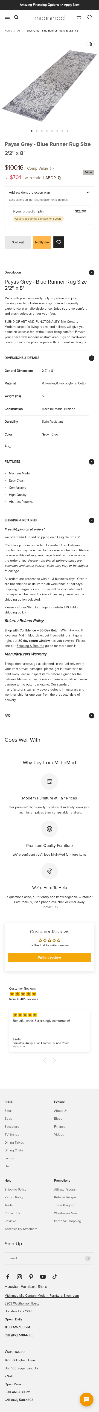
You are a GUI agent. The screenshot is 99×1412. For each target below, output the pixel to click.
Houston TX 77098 (18, 1311)
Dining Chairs (14, 1150)
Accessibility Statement (21, 1229)
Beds (8, 1119)
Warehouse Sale (65, 1213)
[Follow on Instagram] (19, 1277)
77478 (9, 1376)
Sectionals (12, 1127)
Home (8, 30)
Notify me (42, 242)
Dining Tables (14, 1143)
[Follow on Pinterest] (31, 1277)
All (18, 30)
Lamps (9, 1158)
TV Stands (12, 1134)
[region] (49, 85)
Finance (59, 1127)
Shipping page (37, 607)
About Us (60, 1111)
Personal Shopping (67, 1221)
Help (8, 1166)
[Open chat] (86, 1399)
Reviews (11, 1221)
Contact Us (12, 1213)
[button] (46, 1060)
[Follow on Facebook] (8, 1277)
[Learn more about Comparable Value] (52, 168)
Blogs (58, 1119)
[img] (51, 994)
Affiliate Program (65, 1189)
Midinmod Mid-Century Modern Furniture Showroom (42, 1296)
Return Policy (14, 1197)
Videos (59, 1134)
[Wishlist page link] (89, 17)
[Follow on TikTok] (55, 1277)
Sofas (8, 1111)
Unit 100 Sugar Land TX (21, 1368)
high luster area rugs (38, 303)
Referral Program (66, 1197)
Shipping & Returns (30, 646)
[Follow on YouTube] (43, 1277)
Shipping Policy (15, 1189)
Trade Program (64, 1205)
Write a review (49, 957)
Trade (9, 1205)
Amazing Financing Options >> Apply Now (49, 5)
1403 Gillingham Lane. (20, 1360)
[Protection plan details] (88, 193)
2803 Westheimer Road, (22, 1303)
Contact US (50, 907)
